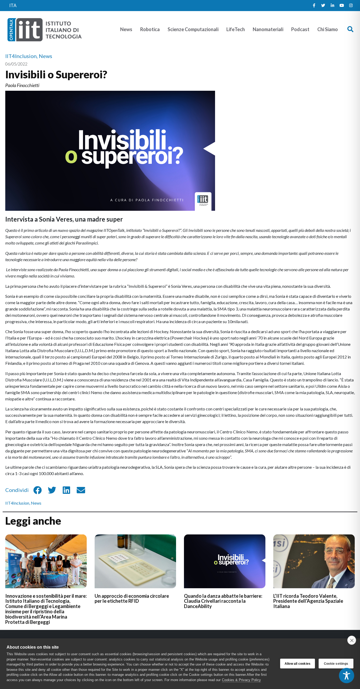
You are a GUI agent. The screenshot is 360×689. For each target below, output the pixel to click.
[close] (351, 640)
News (36, 502)
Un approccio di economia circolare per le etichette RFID (132, 598)
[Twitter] (323, 5)
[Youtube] (342, 5)
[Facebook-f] (314, 5)
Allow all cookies (297, 664)
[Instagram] (351, 5)
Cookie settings (336, 664)
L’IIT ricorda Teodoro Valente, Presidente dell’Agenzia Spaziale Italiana (308, 601)
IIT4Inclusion (17, 502)
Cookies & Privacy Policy (241, 680)
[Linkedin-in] (332, 5)
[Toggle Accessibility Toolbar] (346, 675)
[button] (350, 29)
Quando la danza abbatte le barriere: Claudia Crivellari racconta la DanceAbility (223, 601)
